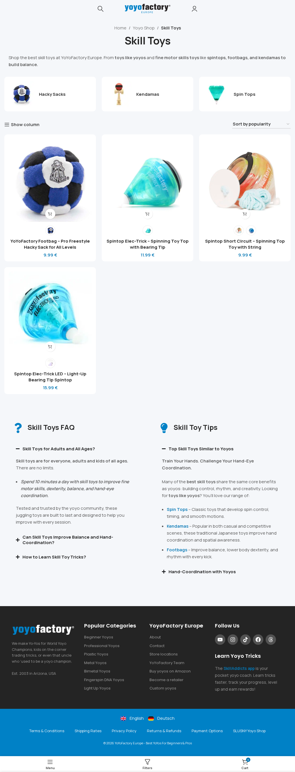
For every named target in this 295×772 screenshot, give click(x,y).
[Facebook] (258, 639)
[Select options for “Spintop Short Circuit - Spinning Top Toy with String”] (245, 214)
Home (120, 28)
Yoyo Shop (144, 28)
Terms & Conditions (46, 730)
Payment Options (207, 730)
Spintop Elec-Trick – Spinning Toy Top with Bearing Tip (148, 244)
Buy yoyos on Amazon (170, 671)
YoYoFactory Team (167, 663)
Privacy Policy (124, 730)
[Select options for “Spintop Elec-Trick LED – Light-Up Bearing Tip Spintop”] (50, 347)
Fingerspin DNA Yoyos (104, 680)
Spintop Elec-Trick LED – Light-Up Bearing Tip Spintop (50, 377)
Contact (157, 646)
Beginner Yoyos (98, 637)
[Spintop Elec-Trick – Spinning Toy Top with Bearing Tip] (147, 180)
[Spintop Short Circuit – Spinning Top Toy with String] (244, 180)
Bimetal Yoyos (97, 671)
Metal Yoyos (95, 663)
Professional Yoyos (102, 646)
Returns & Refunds (164, 730)
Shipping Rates (88, 730)
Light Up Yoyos (97, 688)
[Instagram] (233, 639)
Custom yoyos (163, 688)
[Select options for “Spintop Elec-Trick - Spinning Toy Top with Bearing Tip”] (148, 214)
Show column (25, 124)
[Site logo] (147, 8)
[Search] (100, 8)
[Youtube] (220, 639)
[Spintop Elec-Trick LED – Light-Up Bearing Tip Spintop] (50, 313)
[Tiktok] (245, 639)
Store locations (164, 654)
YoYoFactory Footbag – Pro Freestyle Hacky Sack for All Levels (50, 244)
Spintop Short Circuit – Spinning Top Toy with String (245, 244)
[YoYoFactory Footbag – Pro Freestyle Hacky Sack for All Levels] (50, 180)
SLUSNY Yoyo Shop (249, 730)
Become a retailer (167, 680)
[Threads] (271, 639)
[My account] (194, 8)
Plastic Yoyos (96, 654)
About (155, 637)
